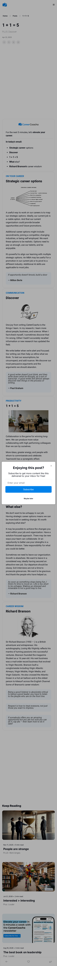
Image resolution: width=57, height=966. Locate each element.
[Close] (51, 466)
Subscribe (28, 489)
